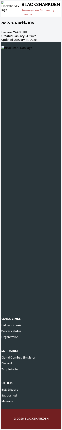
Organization (9, 337)
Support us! (9, 395)
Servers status (11, 331)
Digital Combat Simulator (18, 357)
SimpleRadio (9, 369)
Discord (6, 363)
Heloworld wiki (11, 325)
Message (7, 401)
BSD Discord (9, 390)
